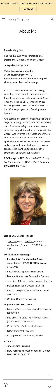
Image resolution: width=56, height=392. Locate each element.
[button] (3, 19)
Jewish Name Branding (18, 346)
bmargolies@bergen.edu (16, 65)
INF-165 (12, 241)
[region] (28, 7)
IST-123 (35, 245)
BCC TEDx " (31, 162)
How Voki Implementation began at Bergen (28, 350)
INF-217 (29, 241)
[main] (28, 31)
